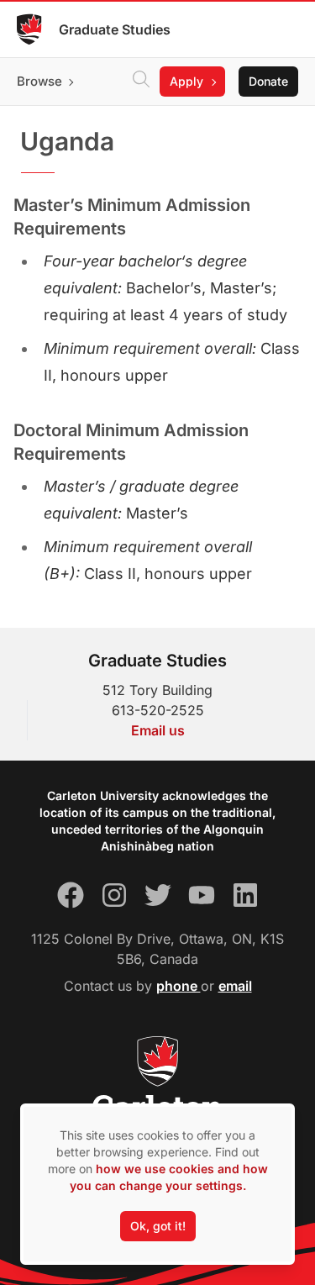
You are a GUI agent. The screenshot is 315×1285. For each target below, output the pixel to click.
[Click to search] (141, 81)
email (235, 985)
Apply (186, 81)
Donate (268, 81)
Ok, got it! (158, 1226)
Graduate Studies (115, 29)
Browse (39, 81)
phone (178, 985)
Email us (158, 730)
